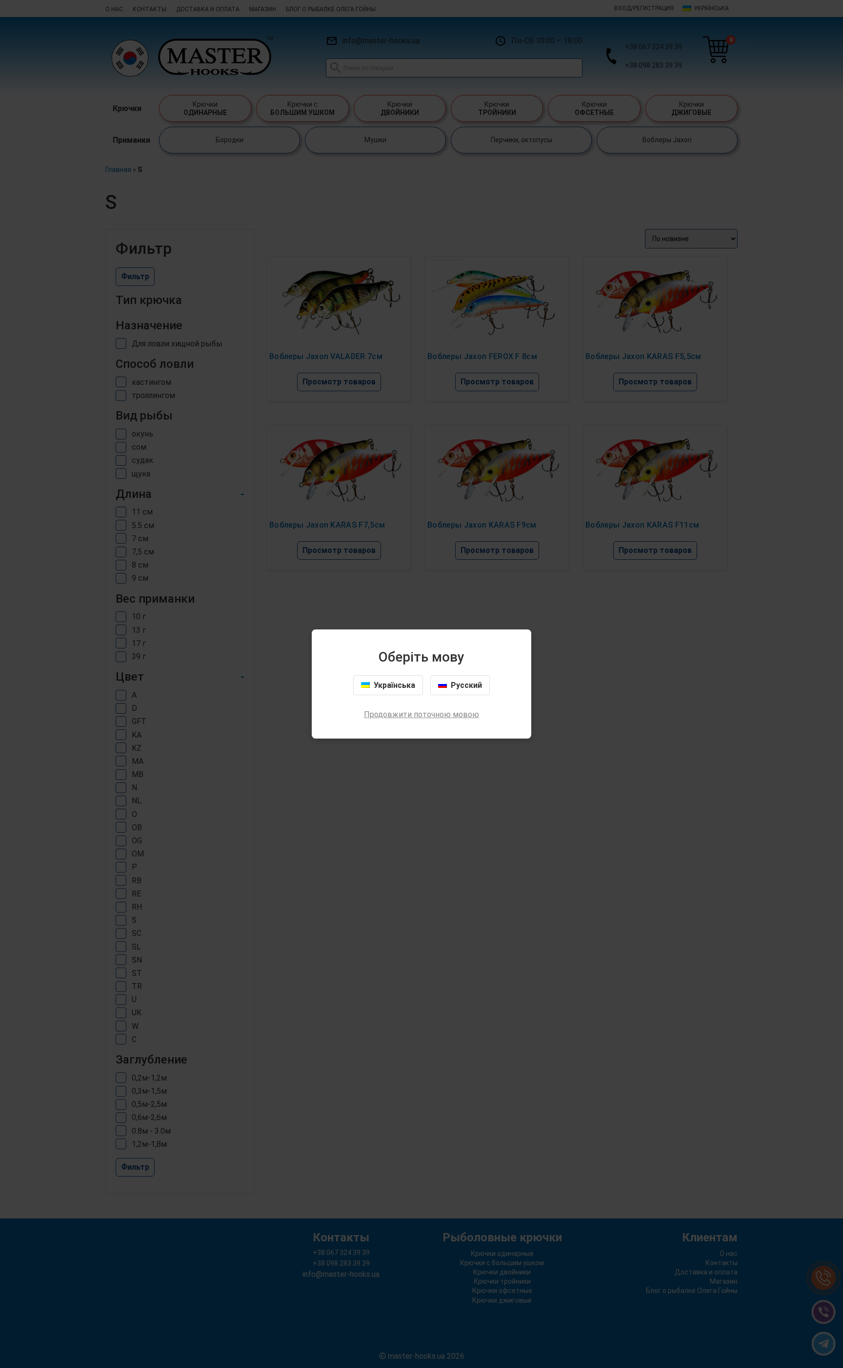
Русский (466, 685)
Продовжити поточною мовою (421, 714)
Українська (394, 685)
